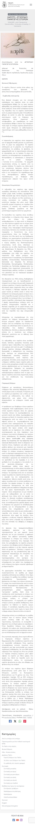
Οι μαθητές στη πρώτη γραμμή (14, 763)
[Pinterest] (24, 721)
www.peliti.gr (27, 715)
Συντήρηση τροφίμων (11, 788)
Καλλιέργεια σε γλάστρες (12, 791)
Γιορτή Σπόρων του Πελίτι (12, 757)
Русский (4, 800)
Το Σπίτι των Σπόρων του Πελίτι (14, 760)
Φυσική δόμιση (7, 749)
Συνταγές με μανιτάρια (11, 774)
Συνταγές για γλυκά (10, 780)
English (4, 803)
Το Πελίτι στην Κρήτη (9, 746)
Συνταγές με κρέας (10, 768)
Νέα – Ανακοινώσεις (8, 752)
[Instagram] (21, 820)
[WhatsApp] (20, 721)
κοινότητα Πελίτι (10, 717)
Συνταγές (5, 766)
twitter (30, 717)
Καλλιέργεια (8, 794)
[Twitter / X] (15, 721)
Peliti (24, 717)
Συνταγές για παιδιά (11, 783)
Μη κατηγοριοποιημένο (10, 806)
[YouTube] (17, 820)
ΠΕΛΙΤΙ (10, 3)
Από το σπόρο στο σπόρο (17, 14)
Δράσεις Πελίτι (7, 755)
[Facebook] (10, 721)
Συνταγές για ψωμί (10, 771)
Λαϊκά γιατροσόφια (10, 797)
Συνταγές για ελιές (10, 777)
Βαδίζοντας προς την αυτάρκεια (13, 786)
